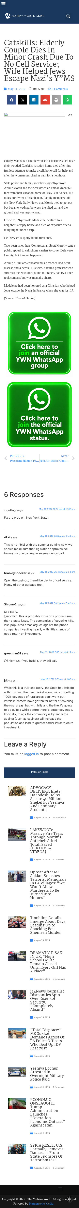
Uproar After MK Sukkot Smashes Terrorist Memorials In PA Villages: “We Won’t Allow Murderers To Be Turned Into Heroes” (48, 885)
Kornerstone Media (41, 1203)
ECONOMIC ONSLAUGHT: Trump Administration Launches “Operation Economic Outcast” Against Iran (47, 1113)
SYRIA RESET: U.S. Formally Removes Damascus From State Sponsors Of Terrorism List (46, 1153)
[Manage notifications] (69, 1199)
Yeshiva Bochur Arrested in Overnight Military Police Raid (47, 1074)
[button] (3, 3)
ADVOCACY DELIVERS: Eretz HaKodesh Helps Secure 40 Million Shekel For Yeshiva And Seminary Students (47, 799)
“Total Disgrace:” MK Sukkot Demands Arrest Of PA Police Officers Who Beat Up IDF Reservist (47, 1039)
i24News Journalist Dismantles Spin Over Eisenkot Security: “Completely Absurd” (47, 1000)
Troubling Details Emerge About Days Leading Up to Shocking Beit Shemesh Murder (47, 925)
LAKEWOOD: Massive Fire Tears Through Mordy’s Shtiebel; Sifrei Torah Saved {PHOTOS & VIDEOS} (46, 841)
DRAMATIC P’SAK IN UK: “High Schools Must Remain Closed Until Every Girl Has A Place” (48, 962)
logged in (31, 754)
